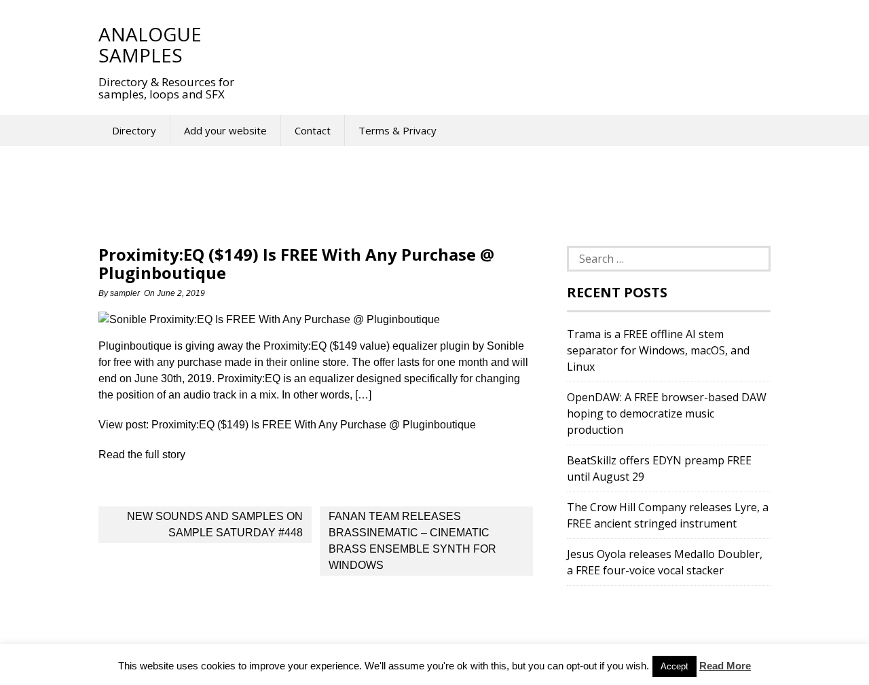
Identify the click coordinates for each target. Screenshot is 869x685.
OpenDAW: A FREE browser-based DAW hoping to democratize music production (666, 413)
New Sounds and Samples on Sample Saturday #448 (215, 524)
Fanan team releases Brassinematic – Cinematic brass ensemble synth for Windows (412, 541)
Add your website (225, 130)
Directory (134, 130)
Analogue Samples (150, 44)
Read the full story (141, 454)
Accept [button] (674, 666)
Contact (313, 130)
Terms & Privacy (397, 130)
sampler (125, 293)
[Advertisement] (502, 44)
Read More (725, 665)
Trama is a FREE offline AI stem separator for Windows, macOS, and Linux (658, 350)
